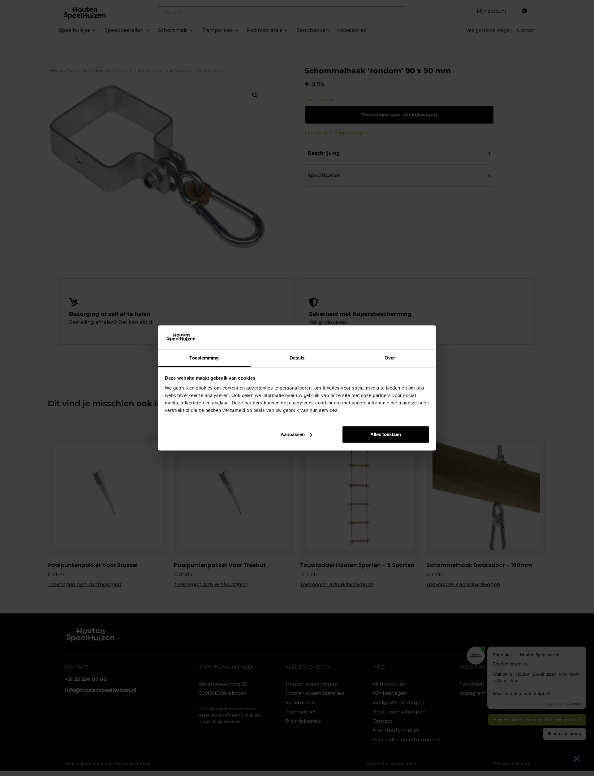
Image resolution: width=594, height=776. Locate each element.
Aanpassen (293, 434)
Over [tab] (390, 357)
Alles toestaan (385, 434)
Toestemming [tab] (204, 357)
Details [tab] (297, 357)
